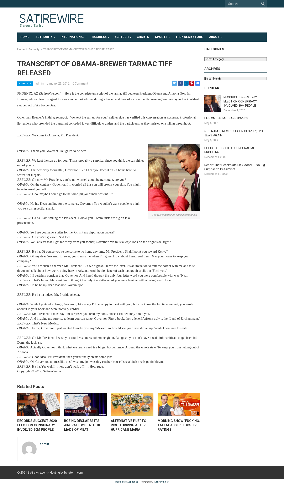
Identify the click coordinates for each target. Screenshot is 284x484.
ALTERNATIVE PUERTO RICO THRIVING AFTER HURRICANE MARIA (128, 425)
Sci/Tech (122, 37)
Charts (143, 37)
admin (39, 83)
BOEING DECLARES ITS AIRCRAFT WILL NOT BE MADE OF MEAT (82, 425)
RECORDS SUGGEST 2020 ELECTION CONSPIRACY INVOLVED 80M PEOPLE (37, 425)
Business (99, 37)
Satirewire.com (38, 472)
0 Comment (80, 83)
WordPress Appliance (126, 481)
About (214, 37)
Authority (44, 37)
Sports (161, 37)
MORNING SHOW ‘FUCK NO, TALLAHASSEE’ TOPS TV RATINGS (179, 425)
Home (24, 37)
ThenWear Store (189, 37)
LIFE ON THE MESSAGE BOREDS (226, 118)
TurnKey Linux (161, 481)
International (72, 37)
